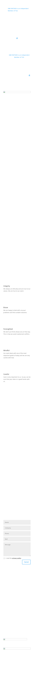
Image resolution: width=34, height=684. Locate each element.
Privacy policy (7, 627)
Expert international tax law (12, 586)
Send (26, 562)
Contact (5, 623)
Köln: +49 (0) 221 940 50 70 (13, 16)
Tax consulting (7, 592)
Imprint (5, 629)
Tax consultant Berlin (10, 590)
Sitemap (6, 625)
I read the (13, 558)
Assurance (6, 583)
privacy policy (16, 558)
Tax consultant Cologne (10, 588)
